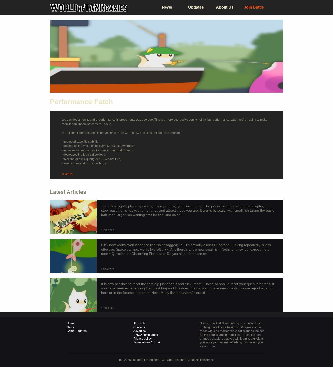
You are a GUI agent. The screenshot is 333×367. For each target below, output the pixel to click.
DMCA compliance (145, 335)
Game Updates (77, 331)
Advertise (139, 331)
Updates (196, 7)
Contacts (139, 327)
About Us (225, 7)
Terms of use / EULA (146, 342)
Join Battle (254, 7)
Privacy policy (142, 338)
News (167, 7)
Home (71, 323)
